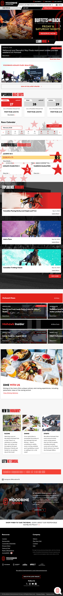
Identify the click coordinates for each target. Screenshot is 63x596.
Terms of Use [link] (50, 594)
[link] (9, 3)
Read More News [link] (55, 59)
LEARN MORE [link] (38, 510)
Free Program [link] (48, 1)
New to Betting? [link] (58, 1)
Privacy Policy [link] (40, 594)
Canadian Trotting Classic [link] (12, 267)
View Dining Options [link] (10, 393)
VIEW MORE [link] (54, 276)
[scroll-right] (60, 132)
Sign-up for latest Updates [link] (30, 86)
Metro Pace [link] (7, 239)
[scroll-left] (3, 132)
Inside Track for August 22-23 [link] (14, 336)
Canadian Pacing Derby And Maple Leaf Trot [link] (19, 211)
